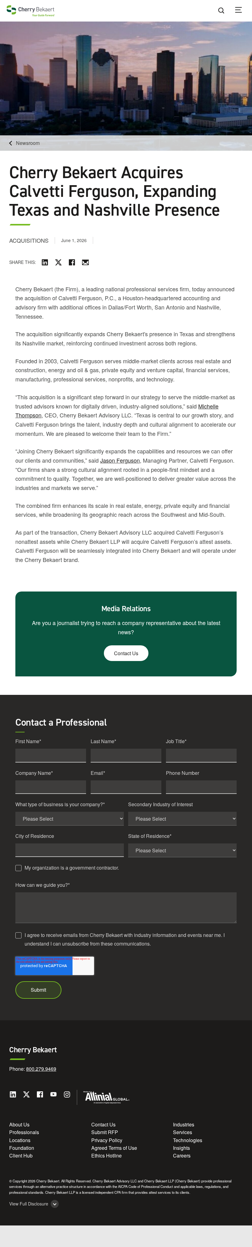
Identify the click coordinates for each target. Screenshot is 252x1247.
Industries (183, 1124)
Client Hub (21, 1155)
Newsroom (28, 142)
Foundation (21, 1147)
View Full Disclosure (28, 1204)
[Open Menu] (242, 10)
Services (182, 1132)
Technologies (187, 1140)
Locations (19, 1140)
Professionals (24, 1132)
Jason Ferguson (120, 460)
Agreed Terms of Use (114, 1147)
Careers (182, 1155)
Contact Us (126, 653)
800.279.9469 (41, 1068)
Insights (181, 1147)
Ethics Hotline (106, 1155)
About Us (19, 1124)
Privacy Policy (106, 1140)
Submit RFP (104, 1132)
